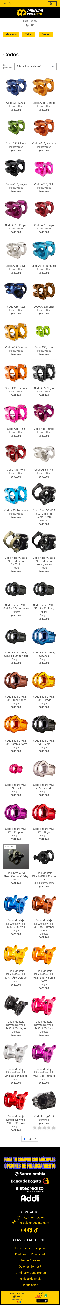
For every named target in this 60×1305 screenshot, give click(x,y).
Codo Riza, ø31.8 (44, 1116)
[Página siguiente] (35, 1138)
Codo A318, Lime (16, 143)
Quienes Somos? (30, 1266)
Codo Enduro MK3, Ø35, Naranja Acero (16, 742)
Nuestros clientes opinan (30, 1248)
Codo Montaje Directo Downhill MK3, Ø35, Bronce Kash (44, 925)
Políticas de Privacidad (30, 1254)
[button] (11, 34)
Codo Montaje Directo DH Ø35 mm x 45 (44, 876)
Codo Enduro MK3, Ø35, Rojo (44, 830)
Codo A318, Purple (16, 225)
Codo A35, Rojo (16, 469)
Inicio (25, 21)
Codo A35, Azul (16, 306)
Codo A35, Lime (44, 347)
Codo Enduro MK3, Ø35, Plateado (44, 786)
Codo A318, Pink (44, 184)
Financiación (30, 1285)
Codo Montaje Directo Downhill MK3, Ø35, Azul (16, 924)
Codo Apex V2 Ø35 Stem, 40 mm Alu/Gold (16, 561)
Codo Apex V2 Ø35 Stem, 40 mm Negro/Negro (44, 561)
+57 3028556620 (32, 1218)
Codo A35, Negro (44, 388)
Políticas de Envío (30, 1278)
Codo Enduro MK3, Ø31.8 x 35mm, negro (16, 607)
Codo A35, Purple (44, 428)
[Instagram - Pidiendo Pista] (33, 25)
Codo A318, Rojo (44, 225)
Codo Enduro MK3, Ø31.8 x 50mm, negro (16, 654)
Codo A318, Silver (16, 265)
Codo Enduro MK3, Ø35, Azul (44, 654)
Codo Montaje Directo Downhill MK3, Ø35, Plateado (16, 1072)
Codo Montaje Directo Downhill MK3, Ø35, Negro (16, 1025)
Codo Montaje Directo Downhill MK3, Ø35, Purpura (44, 1072)
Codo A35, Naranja (16, 388)
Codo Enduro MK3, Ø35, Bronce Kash (16, 698)
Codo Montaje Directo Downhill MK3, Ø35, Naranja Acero (44, 976)
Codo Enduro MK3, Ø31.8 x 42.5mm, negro (44, 608)
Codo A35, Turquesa (16, 510)
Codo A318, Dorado (44, 102)
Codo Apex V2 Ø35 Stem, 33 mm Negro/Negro (44, 514)
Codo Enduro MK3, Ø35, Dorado (44, 698)
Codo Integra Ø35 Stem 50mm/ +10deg (16, 874)
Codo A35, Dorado (16, 347)
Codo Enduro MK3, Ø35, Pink (16, 786)
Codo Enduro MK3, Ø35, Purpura (16, 830)
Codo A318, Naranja (44, 143)
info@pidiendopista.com (32, 1222)
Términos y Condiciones (30, 1272)
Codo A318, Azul (16, 102)
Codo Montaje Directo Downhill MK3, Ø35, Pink (44, 1025)
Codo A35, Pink (16, 428)
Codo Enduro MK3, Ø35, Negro (44, 742)
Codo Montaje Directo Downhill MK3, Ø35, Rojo (16, 1120)
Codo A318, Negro (16, 184)
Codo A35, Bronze (44, 306)
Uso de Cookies (30, 1260)
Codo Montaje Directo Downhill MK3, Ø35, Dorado (16, 974)
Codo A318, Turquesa (44, 265)
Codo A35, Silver (44, 469)
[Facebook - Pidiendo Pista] (27, 25)
